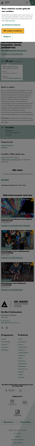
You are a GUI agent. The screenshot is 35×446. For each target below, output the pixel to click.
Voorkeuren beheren (12, 25)
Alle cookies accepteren (12, 31)
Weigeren (7, 36)
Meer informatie (10, 21)
